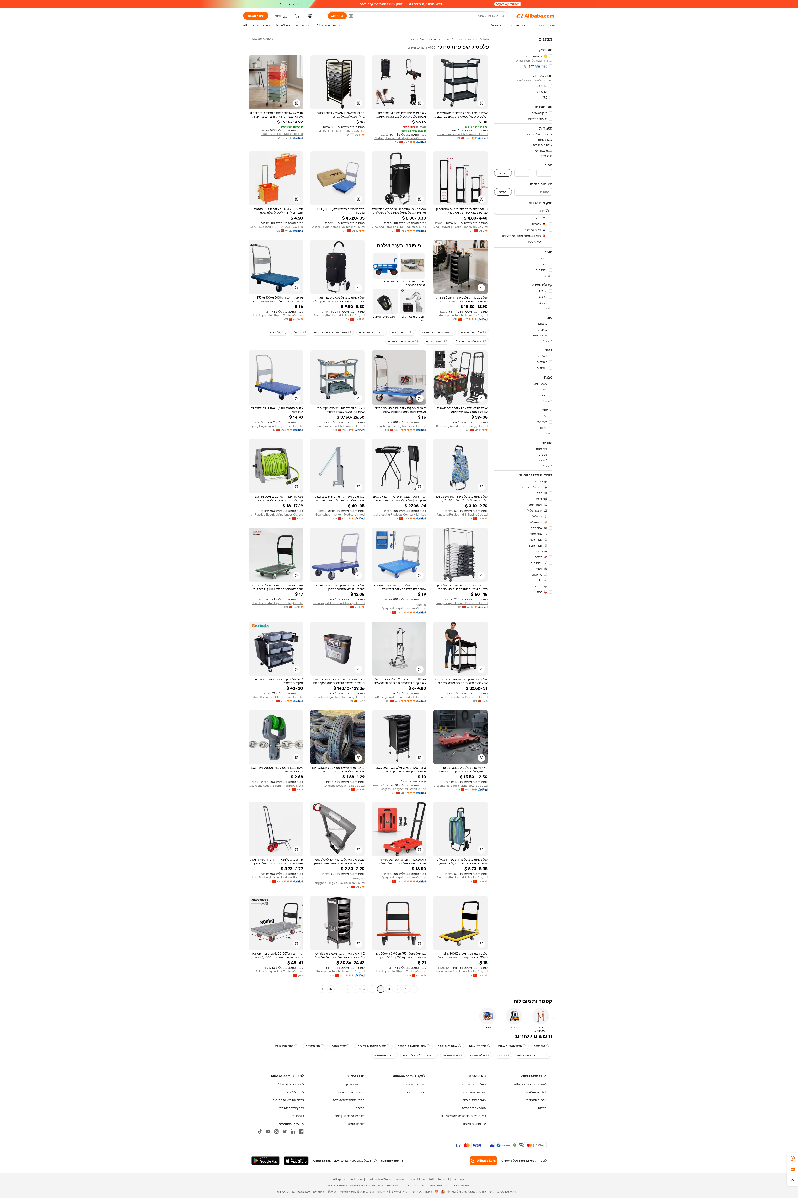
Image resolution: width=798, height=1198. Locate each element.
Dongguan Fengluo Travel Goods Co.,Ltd (339, 883)
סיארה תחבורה (434, 341)
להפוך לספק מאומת (291, 1108)
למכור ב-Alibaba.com (290, 1084)
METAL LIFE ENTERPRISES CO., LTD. (341, 130)
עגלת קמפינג (477, 1055)
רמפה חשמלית (382, 1055)
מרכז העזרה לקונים (353, 1084)
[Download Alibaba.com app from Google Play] (265, 1160)
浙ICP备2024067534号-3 (505, 1191)
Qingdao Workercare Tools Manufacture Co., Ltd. (460, 785)
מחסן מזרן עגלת (284, 1046)
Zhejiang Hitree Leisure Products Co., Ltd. (399, 226)
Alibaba (484, 39)
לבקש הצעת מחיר (414, 1092)
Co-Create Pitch (536, 1092)
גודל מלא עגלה (477, 1046)
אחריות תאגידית (536, 1100)
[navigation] (523, 514)
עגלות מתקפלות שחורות (372, 1046)
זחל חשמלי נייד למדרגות (417, 1055)
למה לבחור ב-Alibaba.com (530, 1084)
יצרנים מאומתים (415, 1084)
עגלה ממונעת (450, 1055)
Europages (459, 1179)
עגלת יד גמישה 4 (447, 1046)
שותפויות (298, 1116)
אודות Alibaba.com (534, 1075)
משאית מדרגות (400, 332)
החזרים (360, 1108)
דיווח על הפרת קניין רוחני (349, 1116)
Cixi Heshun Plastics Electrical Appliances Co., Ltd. (276, 514)
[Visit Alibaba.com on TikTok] (259, 1131)
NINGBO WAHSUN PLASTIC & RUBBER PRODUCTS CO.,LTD (276, 226)
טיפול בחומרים (464, 39)
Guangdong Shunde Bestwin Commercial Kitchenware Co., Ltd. (460, 134)
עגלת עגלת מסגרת (471, 332)
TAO (431, 1179)
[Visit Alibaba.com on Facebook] (301, 1131)
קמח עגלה (540, 1046)
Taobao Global (416, 1179)
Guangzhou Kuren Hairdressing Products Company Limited (399, 514)
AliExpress (339, 1179)
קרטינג (501, 1055)
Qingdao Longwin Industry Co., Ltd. (403, 608)
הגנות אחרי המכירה (474, 1108)
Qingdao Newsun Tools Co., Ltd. (344, 785)
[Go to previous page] (414, 989)
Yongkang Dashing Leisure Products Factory (276, 877)
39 (330, 989)
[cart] (296, 16)
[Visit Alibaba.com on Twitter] (284, 1131)
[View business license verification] (436, 1192)
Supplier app (390, 1160)
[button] (351, 15)
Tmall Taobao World (378, 1179)
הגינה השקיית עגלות (510, 1046)
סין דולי (298, 332)
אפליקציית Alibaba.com (328, 1160)
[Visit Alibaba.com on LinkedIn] (293, 1131)
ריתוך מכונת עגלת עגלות (531, 1055)
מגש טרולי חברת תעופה (435, 332)
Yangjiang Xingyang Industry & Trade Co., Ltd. (276, 426)
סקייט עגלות (313, 1046)
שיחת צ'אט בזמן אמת (351, 1092)
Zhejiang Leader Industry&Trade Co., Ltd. (400, 138)
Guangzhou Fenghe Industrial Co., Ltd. (463, 315)
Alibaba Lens (524, 1160)
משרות (542, 1108)
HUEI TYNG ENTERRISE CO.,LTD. (282, 134)
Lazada (399, 1179)
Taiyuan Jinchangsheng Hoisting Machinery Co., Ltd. (399, 426)
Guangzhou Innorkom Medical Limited (340, 514)
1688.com (356, 1179)
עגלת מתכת (339, 1046)
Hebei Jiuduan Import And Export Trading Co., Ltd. (276, 315)
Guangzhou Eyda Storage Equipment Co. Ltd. (337, 226)
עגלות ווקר (275, 332)
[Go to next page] (322, 989)
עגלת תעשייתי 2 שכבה (401, 341)
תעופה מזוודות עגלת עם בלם (330, 332)
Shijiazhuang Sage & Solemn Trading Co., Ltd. (276, 785)
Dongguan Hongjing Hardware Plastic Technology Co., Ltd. (460, 226)
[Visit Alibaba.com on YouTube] (268, 1131)
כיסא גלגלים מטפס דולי (468, 341)
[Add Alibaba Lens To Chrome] (483, 1160)
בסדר (503, 173)
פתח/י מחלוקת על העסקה (349, 1100)
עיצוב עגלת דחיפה (369, 332)
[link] (792, 1158)
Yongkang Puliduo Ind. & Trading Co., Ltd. (338, 315)
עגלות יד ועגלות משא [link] (423, 39)
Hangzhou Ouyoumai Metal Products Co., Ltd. (460, 697)
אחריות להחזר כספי (474, 1092)
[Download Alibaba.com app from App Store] (296, 1160)
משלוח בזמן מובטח (474, 1100)
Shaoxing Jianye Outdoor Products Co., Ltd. (460, 603)
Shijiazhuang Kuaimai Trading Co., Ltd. (279, 971)
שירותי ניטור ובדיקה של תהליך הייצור (463, 1116)
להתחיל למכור (295, 1092)
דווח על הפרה (356, 1123)
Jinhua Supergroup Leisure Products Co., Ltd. (399, 697)
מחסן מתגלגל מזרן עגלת (412, 1046)
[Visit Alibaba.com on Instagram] (276, 1131)
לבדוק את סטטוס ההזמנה (288, 1100)
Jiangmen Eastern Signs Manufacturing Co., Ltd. (337, 697)
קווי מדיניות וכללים (474, 1123)
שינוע (446, 39)
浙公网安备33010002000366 (466, 1191)
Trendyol (443, 1179)
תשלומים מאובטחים (473, 1084)
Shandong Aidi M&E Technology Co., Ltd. (462, 426)
